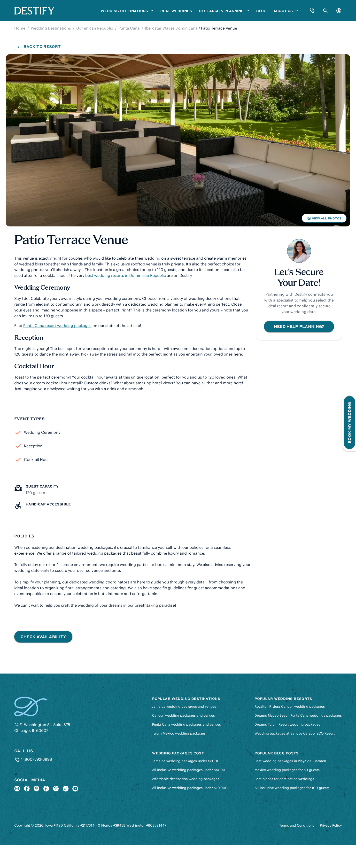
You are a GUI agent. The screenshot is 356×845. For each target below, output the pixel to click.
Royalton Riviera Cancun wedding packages (290, 706)
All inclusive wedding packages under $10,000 (190, 788)
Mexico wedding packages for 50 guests (287, 770)
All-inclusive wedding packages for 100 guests (292, 788)
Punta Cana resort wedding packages (57, 325)
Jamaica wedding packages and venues (184, 706)
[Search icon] (325, 10)
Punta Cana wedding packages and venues (186, 724)
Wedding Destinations (51, 28)
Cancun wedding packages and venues (183, 715)
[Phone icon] (312, 11)
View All (324, 219)
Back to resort (42, 46)
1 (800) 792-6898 (36, 759)
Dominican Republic (94, 28)
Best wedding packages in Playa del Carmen (290, 761)
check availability (43, 636)
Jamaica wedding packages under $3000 (185, 761)
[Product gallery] (178, 140)
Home (19, 28)
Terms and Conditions (296, 825)
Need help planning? (299, 326)
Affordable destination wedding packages (185, 779)
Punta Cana (129, 28)
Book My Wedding (349, 422)
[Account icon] (339, 11)
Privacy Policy (331, 825)
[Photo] (178, 140)
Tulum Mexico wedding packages (179, 733)
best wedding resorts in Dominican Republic (125, 275)
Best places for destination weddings (284, 779)
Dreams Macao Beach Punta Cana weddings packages (298, 715)
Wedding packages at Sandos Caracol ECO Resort (295, 733)
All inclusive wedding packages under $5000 (188, 770)
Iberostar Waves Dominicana (171, 28)
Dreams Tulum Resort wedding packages (287, 724)
